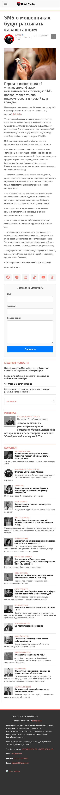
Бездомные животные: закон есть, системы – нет (35, 608)
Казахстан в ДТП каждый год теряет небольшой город (31, 639)
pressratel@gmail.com (20, 763)
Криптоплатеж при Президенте (29, 625)
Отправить (30, 349)
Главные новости (16, 363)
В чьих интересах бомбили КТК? (30, 654)
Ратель (18, 35)
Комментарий (14, 318)
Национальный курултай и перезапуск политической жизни (32, 690)
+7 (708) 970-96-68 (29, 749)
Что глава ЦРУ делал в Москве (18, 383)
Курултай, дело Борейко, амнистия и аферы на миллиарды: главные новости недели (35, 592)
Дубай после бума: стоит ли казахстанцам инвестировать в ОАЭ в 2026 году (34, 576)
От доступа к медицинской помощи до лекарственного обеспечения (32, 672)
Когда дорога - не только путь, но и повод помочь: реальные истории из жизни (27, 390)
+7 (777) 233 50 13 (21, 758)
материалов (36, 721)
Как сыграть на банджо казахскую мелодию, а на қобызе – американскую (26, 377)
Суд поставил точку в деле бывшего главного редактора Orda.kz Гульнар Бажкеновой (31, 490)
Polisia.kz (17, 114)
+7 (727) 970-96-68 (45, 749)
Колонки (10, 448)
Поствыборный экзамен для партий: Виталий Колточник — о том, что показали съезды (34, 522)
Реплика (10, 413)
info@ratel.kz (16, 754)
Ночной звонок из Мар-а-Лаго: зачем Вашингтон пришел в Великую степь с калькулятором (26, 369)
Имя (9, 294)
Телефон (11, 306)
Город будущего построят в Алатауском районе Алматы (33, 505)
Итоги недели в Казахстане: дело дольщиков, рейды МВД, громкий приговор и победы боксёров (35, 561)
